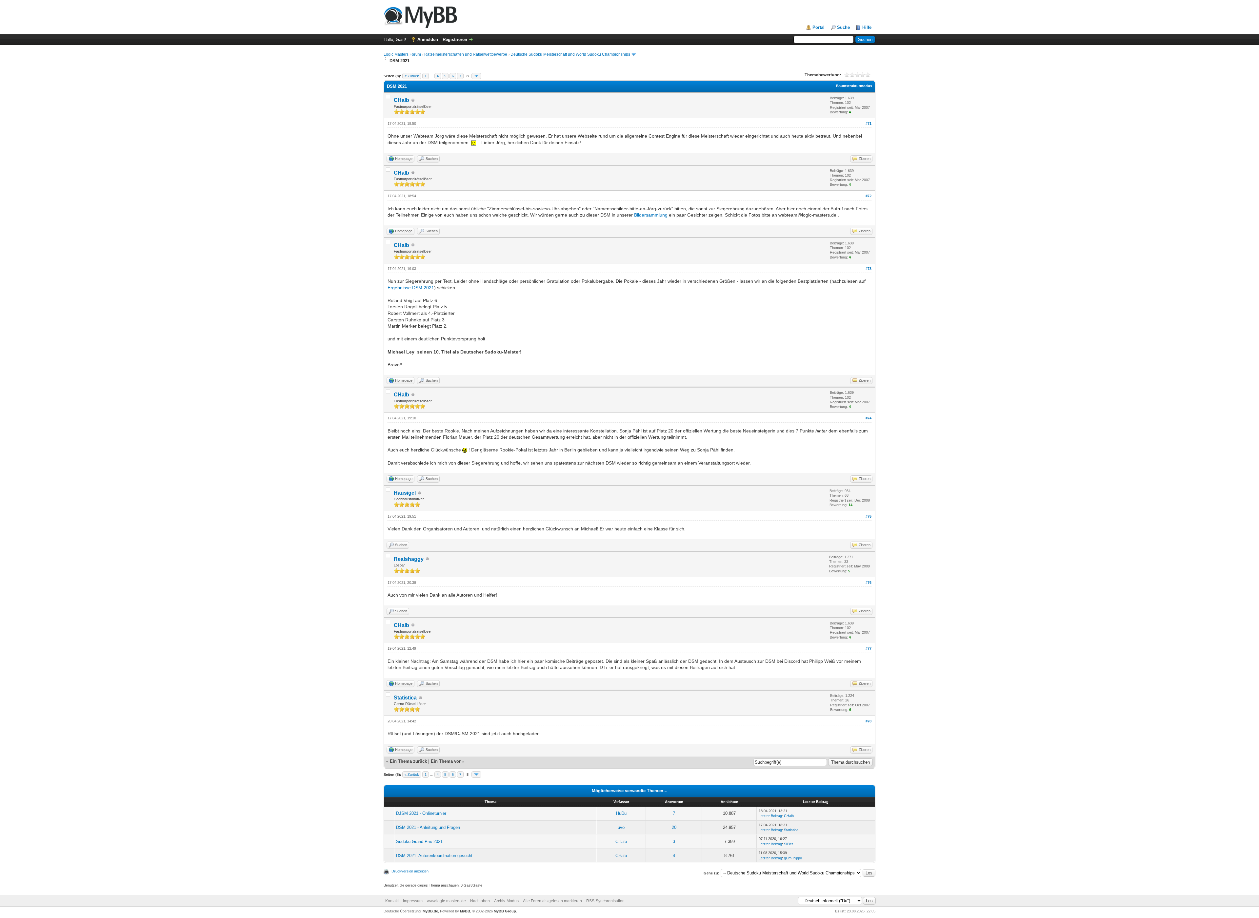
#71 (868, 123)
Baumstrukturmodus (854, 86)
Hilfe (866, 27)
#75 (868, 516)
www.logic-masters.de (446, 901)
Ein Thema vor (446, 761)
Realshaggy (409, 559)
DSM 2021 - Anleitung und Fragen (428, 827)
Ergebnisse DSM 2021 (411, 287)
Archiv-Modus (506, 901)
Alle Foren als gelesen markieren (552, 901)
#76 (868, 582)
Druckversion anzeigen (410, 871)
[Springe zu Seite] (476, 76)
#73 (868, 269)
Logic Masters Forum (402, 54)
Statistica (405, 697)
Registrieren (455, 39)
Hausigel (405, 493)
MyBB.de (430, 911)
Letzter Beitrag (770, 816)
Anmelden (427, 39)
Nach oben (480, 901)
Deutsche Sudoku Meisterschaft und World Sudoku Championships (570, 54)
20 (674, 827)
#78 (868, 721)
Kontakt (392, 901)
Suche (843, 27)
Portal (818, 27)
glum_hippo (793, 858)
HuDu (621, 813)
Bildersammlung (651, 215)
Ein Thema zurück (408, 761)
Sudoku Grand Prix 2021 (419, 841)
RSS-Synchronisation (605, 901)
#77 (868, 648)
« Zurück (412, 76)
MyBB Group (505, 911)
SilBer (788, 844)
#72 (868, 196)
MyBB (465, 911)
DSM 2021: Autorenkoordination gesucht (434, 855)
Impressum (413, 901)
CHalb (401, 100)
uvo (621, 827)
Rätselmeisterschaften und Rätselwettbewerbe (465, 54)
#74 (868, 418)
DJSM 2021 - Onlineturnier (421, 813)
